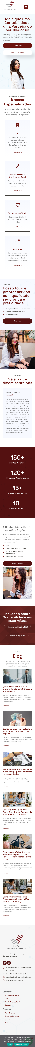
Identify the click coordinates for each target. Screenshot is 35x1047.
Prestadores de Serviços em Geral (17, 175)
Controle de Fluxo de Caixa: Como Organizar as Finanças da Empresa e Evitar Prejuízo (17, 812)
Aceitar (10, 1044)
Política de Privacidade (21, 1044)
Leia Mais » (6, 705)
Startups (17, 249)
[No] (32, 1041)
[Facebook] (5, 963)
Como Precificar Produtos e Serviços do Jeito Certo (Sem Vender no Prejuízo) (16, 899)
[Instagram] (9, 963)
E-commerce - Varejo (17, 213)
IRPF (18, 133)
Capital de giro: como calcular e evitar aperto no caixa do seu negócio (17, 731)
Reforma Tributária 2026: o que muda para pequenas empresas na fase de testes (17, 771)
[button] (26, 7)
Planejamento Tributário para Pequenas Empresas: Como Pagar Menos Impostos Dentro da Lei (17, 855)
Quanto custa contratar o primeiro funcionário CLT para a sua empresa (17, 688)
